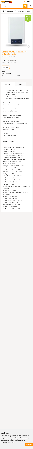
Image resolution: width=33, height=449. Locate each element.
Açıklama (8, 84)
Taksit (21, 84)
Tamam (29, 444)
